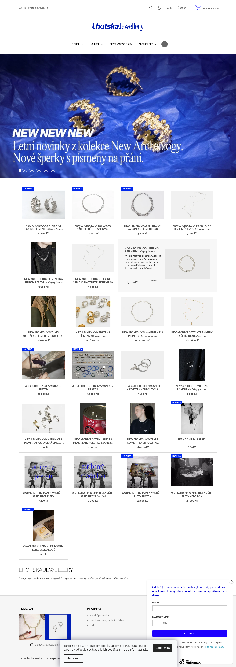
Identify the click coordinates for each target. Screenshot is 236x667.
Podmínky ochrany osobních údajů (105, 620)
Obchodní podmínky (98, 615)
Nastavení (73, 658)
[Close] (231, 580)
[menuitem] (77, 44)
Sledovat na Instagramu (47, 644)
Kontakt (91, 625)
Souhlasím (163, 648)
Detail (154, 280)
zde (145, 649)
